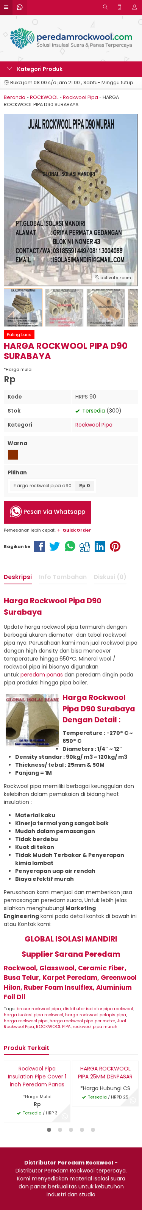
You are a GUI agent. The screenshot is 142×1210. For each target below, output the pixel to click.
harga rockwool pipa (26, 1021)
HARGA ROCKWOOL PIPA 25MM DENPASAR (105, 1072)
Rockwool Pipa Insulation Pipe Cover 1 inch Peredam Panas (37, 1076)
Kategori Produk (39, 69)
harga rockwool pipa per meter (82, 1021)
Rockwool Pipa (93, 424)
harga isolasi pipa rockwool (33, 1015)
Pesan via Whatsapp (53, 512)
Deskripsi (18, 577)
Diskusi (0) (110, 577)
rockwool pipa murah (95, 1026)
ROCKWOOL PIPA (53, 1026)
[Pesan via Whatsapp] (65, 1117)
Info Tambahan (63, 577)
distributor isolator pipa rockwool (98, 1009)
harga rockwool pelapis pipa (95, 1015)
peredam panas (41, 674)
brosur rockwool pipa (39, 1009)
